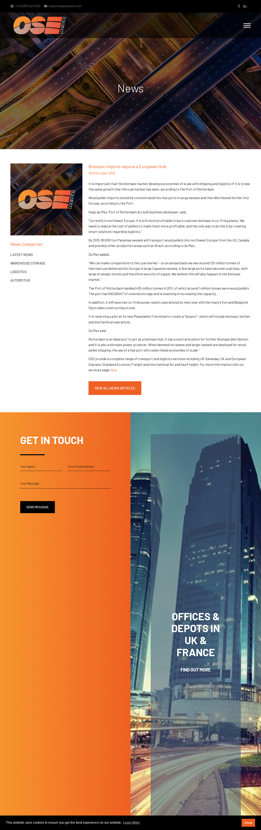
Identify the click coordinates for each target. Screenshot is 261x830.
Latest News (21, 254)
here (113, 370)
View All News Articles (115, 388)
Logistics (18, 272)
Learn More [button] (131, 822)
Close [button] (248, 822)
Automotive (20, 280)
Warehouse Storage (27, 263)
